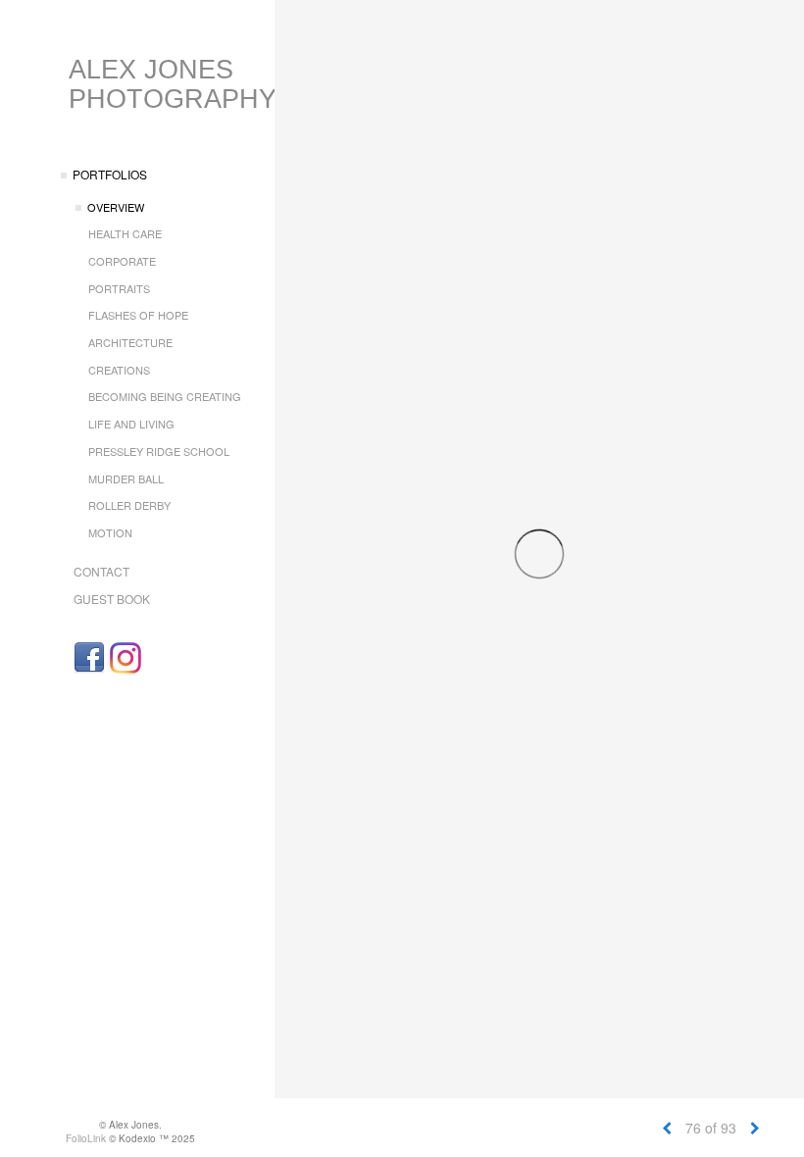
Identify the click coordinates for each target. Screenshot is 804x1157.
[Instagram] (125, 657)
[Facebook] (89, 657)
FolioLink (86, 1138)
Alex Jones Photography (172, 84)
